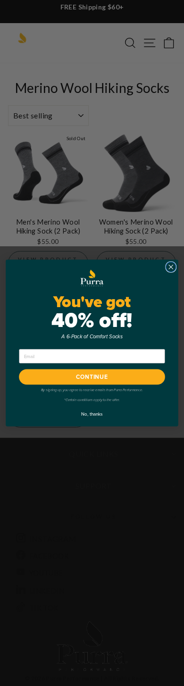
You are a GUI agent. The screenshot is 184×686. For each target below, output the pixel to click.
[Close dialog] (171, 267)
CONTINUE (92, 377)
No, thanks (91, 413)
